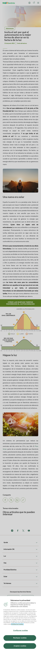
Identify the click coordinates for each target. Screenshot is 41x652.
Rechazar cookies (19, 638)
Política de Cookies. (17, 624)
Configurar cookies (20, 630)
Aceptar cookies (20, 646)
